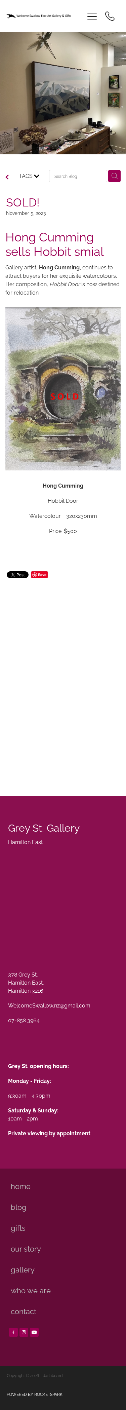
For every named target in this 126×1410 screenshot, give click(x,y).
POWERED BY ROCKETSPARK (34, 1394)
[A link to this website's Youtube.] (34, 1332)
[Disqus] (63, 679)
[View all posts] (7, 177)
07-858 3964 (24, 1020)
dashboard (52, 1375)
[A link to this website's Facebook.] (13, 1332)
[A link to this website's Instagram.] (23, 1332)
